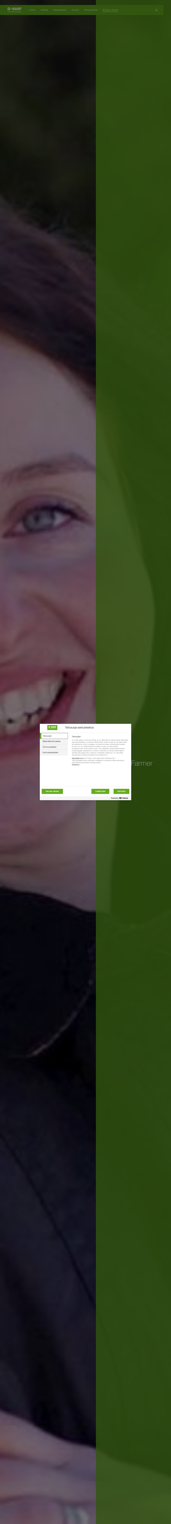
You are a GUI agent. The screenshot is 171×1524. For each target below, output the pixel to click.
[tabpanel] (100, 752)
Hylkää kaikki (100, 791)
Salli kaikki (121, 791)
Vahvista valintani (52, 791)
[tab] (54, 736)
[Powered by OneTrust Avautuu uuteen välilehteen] (120, 798)
